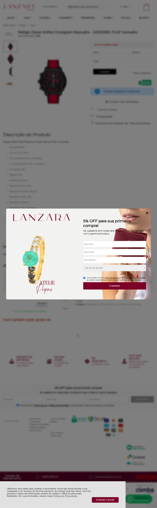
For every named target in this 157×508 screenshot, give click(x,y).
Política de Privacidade (65, 496)
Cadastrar (114, 285)
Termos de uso (112, 278)
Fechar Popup (147, 213)
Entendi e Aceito (105, 500)
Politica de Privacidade (133, 278)
